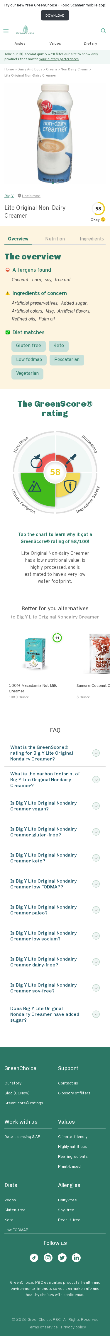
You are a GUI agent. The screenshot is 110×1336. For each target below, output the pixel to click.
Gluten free (28, 346)
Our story (12, 1083)
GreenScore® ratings (23, 1103)
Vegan (10, 1200)
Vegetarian (27, 374)
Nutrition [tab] (55, 239)
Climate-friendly (72, 1136)
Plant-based (69, 1166)
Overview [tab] (18, 239)
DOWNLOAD (55, 15)
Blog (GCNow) (17, 1093)
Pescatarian (66, 360)
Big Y (9, 196)
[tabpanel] (55, 315)
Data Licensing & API (22, 1136)
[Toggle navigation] (8, 30)
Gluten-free (15, 1210)
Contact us (68, 1083)
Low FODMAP (16, 1230)
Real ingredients (73, 1156)
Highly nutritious (72, 1146)
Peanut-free (69, 1220)
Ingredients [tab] (92, 239)
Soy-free (66, 1210)
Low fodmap (29, 360)
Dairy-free (67, 1200)
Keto (58, 346)
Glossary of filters (74, 1093)
